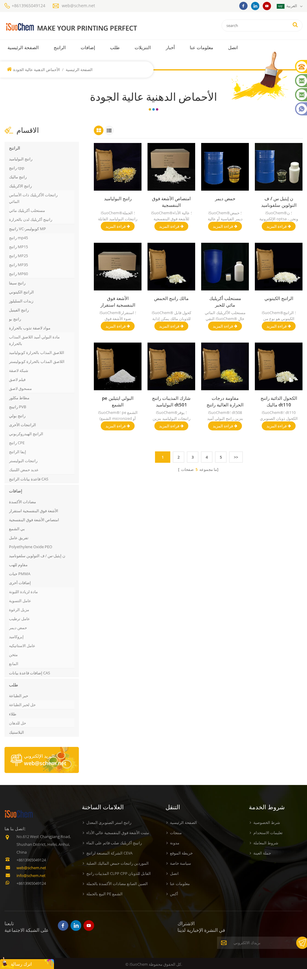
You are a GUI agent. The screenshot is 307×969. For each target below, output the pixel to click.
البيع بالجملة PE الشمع (104, 893)
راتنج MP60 (18, 273)
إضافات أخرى (20, 582)
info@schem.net (31, 875)
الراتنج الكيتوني (21, 292)
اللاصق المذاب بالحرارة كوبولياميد (36, 352)
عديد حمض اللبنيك (24, 469)
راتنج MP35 (18, 264)
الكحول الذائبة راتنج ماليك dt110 (279, 401)
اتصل (233, 47)
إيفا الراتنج (17, 451)
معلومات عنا (201, 47)
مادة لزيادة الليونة (23, 591)
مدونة (174, 843)
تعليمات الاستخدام (268, 832)
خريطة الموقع (181, 853)
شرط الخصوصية (266, 822)
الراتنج (60, 47)
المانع (13, 663)
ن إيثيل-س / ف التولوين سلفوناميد (37, 555)
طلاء (12, 714)
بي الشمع (17, 528)
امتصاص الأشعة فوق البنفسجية (34, 519)
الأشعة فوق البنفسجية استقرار (33, 510)
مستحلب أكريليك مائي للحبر (225, 301)
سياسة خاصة (180, 863)
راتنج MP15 (18, 246)
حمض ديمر (18, 627)
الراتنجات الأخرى (22, 424)
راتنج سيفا (17, 283)
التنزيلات (143, 47)
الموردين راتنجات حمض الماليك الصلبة (117, 863)
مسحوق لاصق (20, 388)
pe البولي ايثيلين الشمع (117, 401)
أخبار (170, 47)
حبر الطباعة (18, 695)
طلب (115, 47)
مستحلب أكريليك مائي (27, 210)
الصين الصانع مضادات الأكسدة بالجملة (117, 883)
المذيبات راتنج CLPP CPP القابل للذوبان (118, 873)
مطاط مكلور (19, 397)
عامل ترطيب (19, 618)
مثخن (13, 654)
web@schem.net (78, 5)
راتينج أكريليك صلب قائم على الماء (114, 843)
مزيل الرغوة (19, 609)
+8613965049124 (28, 5)
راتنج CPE (17, 442)
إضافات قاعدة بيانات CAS (29, 673)
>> (236, 457)
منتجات (176, 832)
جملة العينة (262, 853)
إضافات (88, 47)
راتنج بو (15, 319)
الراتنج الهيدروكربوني (26, 433)
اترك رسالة (21, 964)
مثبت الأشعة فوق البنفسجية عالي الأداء (117, 832)
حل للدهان (17, 723)
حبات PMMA (19, 573)
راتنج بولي (17, 415)
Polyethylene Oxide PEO (30, 546)
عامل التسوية (20, 600)
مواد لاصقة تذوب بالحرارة (29, 328)
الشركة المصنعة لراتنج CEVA (109, 853)
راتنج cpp (16, 168)
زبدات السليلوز (21, 301)
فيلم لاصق (17, 379)
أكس (174, 893)
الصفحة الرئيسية (23, 47)
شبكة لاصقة (18, 370)
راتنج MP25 (18, 255)
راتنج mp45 (18, 237)
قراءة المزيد (116, 226)
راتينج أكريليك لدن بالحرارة (30, 219)
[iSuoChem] (71, 27)
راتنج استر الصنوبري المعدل (108, 822)
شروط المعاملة (265, 843)
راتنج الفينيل (19, 310)
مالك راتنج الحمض (171, 298)
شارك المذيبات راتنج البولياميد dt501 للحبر (171, 401)
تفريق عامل (18, 537)
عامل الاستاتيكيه (22, 645)
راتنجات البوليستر (23, 460)
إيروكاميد (16, 636)
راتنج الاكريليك (20, 186)
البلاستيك (16, 732)
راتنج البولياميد (20, 159)
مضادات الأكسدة (22, 501)
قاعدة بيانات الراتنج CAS (28, 479)
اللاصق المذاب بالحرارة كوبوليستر (36, 361)
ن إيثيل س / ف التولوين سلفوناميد (279, 201)
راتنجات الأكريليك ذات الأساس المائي (33, 198)
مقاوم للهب (18, 564)
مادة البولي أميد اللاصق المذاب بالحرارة (34, 340)
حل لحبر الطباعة (22, 704)
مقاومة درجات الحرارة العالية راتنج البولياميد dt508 (225, 401)
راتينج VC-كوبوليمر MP (27, 228)
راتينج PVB (17, 406)
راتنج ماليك (18, 177)
